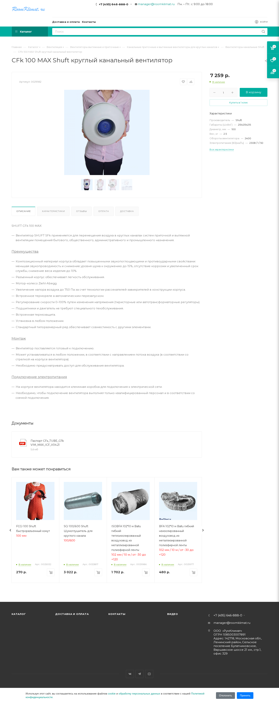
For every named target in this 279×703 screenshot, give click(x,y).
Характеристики (53, 211)
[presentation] (10, 530)
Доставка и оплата (72, 613)
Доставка (127, 211)
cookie (112, 693)
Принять (245, 695)
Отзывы (81, 211)
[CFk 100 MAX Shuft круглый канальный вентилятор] (107, 132)
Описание (23, 211)
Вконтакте (130, 674)
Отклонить (225, 695)
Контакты (116, 613)
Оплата (103, 211)
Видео (172, 613)
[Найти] (263, 31)
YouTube (149, 674)
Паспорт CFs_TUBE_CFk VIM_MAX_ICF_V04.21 (47, 443)
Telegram (140, 674)
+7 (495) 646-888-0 (113, 4)
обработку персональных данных (139, 693)
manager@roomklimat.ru (156, 4)
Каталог (19, 613)
